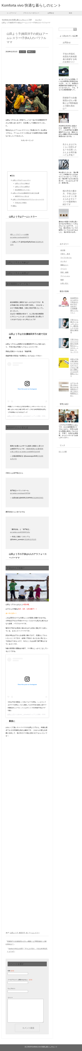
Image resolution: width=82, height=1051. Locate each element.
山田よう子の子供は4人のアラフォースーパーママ (28, 199)
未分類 (62, 250)
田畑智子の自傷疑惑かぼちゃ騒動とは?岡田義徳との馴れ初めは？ (70, 103)
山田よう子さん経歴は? (22, 186)
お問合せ (51, 13)
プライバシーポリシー (31, 13)
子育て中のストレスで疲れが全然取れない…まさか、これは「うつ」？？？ (74, 346)
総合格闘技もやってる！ (22, 190)
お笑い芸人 (64, 283)
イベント (63, 269)
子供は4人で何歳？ (21, 202)
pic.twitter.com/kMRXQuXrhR (29, 452)
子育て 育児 (65, 254)
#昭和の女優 (34, 449)
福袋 (62, 280)
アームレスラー (34, 933)
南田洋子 (22, 933)
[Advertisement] (27, 70)
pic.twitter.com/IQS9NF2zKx (20, 532)
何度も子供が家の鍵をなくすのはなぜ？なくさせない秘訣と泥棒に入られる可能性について (74, 367)
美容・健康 (64, 272)
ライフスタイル (66, 257)
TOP (18, 20)
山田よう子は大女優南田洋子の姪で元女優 (25, 193)
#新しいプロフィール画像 (19, 234)
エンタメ (22, 51)
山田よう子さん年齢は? (22, 183)
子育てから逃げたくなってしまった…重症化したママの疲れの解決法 (74, 326)
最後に (14, 206)
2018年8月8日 (38, 498)
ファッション (65, 276)
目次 (70, 13)
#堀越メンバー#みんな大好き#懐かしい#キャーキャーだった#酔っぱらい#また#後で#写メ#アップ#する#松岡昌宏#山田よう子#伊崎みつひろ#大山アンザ (27, 409)
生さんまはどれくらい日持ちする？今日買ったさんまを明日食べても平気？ (70, 149)
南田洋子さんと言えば (22, 196)
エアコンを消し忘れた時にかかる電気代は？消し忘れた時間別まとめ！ (74, 389)
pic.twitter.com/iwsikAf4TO (19, 237)
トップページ (11, 13)
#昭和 (28, 449)
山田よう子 (10, 416)
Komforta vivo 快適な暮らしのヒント (31, 5)
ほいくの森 (63, 451)
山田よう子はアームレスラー (21, 180)
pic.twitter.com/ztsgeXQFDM (20, 493)
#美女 (17, 452)
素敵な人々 (31, 51)
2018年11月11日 (30, 539)
